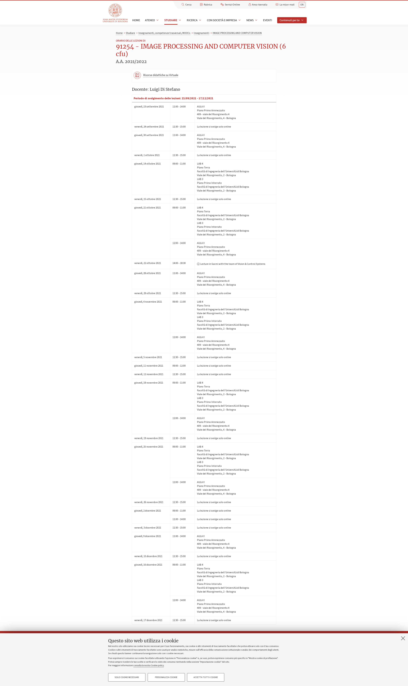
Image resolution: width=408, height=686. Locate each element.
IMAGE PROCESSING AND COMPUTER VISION (237, 33)
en (302, 4)
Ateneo (150, 20)
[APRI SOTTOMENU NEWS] (256, 20)
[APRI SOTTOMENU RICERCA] (200, 20)
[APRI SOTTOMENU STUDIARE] (179, 20)
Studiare (170, 20)
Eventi (267, 20)
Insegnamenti (201, 33)
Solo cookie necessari (127, 677)
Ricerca (192, 20)
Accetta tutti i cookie (205, 677)
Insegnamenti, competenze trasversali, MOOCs (164, 33)
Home (136, 20)
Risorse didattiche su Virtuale (160, 75)
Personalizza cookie (166, 677)
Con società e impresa (222, 20)
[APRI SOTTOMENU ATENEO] (157, 20)
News (250, 20)
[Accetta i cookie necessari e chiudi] (403, 638)
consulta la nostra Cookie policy (148, 665)
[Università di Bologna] (115, 13)
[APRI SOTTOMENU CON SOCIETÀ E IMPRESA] (239, 20)
